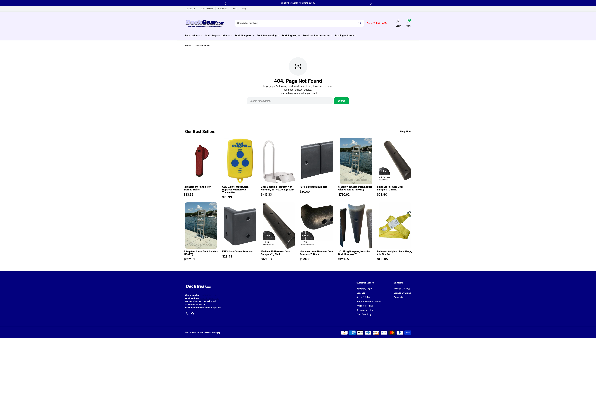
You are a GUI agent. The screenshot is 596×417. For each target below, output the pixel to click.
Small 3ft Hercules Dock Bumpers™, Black (390, 188)
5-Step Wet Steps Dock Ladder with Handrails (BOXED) (355, 188)
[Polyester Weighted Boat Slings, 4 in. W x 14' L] (394, 255)
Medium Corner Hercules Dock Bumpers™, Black (316, 253)
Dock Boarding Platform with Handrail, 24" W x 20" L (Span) (277, 188)
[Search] (360, 23)
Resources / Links (365, 310)
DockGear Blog (364, 314)
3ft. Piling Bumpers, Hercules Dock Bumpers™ (354, 253)
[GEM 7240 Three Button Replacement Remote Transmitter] (240, 192)
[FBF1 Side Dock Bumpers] (317, 189)
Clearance (222, 9)
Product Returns (365, 305)
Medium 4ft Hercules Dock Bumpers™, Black (275, 253)
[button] (398, 23)
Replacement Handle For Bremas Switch (197, 188)
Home (188, 45)
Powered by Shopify (212, 333)
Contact (361, 292)
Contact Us (190, 9)
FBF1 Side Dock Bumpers (313, 186)
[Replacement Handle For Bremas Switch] (201, 191)
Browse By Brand (402, 292)
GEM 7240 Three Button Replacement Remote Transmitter (235, 189)
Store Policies (207, 9)
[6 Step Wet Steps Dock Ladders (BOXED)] (201, 255)
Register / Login (364, 288)
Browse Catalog (402, 288)
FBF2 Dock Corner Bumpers (237, 251)
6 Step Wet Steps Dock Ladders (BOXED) (201, 253)
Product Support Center (369, 301)
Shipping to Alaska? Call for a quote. (298, 3)
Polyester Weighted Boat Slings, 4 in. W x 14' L (394, 253)
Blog (235, 9)
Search (341, 100)
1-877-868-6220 (208, 295)
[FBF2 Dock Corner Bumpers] (240, 254)
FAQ (244, 9)
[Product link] (201, 161)
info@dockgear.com (209, 298)
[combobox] (299, 23)
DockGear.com (197, 333)
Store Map (399, 297)
